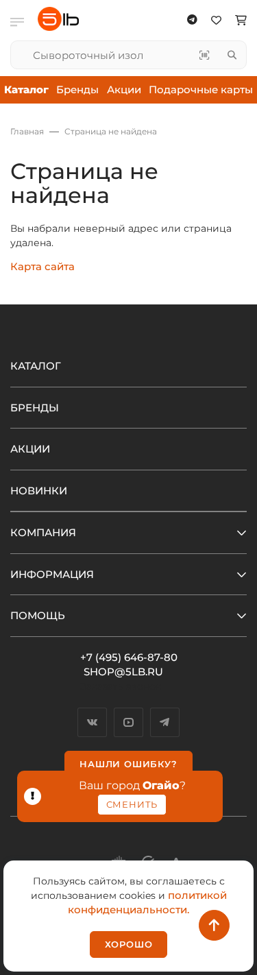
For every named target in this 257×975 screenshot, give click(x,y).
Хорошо (129, 944)
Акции (124, 89)
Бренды (77, 89)
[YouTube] (128, 722)
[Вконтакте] (92, 722)
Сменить (132, 804)
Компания (43, 532)
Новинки (38, 490)
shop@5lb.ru (123, 671)
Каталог (35, 365)
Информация (52, 574)
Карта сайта (42, 266)
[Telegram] (165, 722)
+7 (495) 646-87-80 (129, 657)
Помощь (37, 615)
